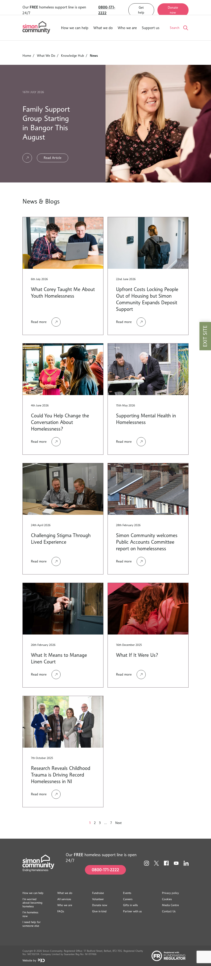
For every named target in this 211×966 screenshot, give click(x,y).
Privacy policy (170, 893)
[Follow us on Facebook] (166, 863)
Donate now (173, 10)
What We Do (46, 56)
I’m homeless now (30, 914)
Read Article (52, 158)
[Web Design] (41, 960)
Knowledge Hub (72, 56)
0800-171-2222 (106, 10)
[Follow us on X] (156, 863)
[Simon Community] (36, 27)
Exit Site (205, 336)
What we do (103, 28)
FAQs (60, 911)
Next (118, 823)
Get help (141, 10)
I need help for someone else (31, 923)
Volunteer (98, 899)
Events (127, 893)
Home (26, 56)
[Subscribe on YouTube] (176, 863)
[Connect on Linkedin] (186, 863)
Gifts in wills (130, 905)
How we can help (74, 28)
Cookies (167, 899)
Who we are (127, 28)
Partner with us (132, 911)
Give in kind (99, 911)
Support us (150, 28)
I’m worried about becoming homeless (32, 902)
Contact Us (169, 911)
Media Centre (170, 905)
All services (64, 899)
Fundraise (98, 893)
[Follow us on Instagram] (146, 863)
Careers (127, 899)
